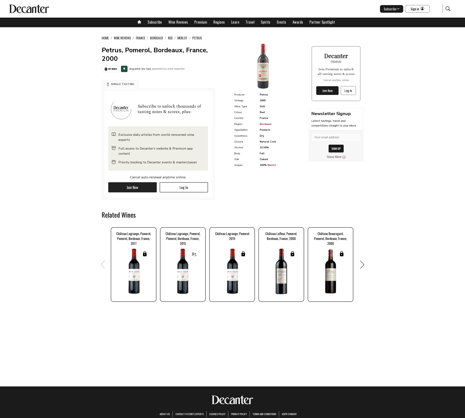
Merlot (271, 165)
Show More (334, 156)
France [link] (140, 38)
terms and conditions (264, 414)
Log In (184, 187)
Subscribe (155, 22)
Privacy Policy (239, 414)
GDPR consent (289, 414)
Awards (298, 22)
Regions (219, 22)
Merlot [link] (182, 38)
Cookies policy (217, 414)
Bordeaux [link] (156, 38)
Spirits (265, 22)
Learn (235, 22)
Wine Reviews (178, 22)
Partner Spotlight (322, 22)
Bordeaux (266, 124)
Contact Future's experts (189, 414)
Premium (200, 22)
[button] (120, 84)
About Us (165, 414)
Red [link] (170, 38)
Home (105, 38)
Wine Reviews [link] (122, 38)
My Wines (112, 68)
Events (281, 22)
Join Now (132, 187)
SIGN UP (336, 148)
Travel (250, 22)
